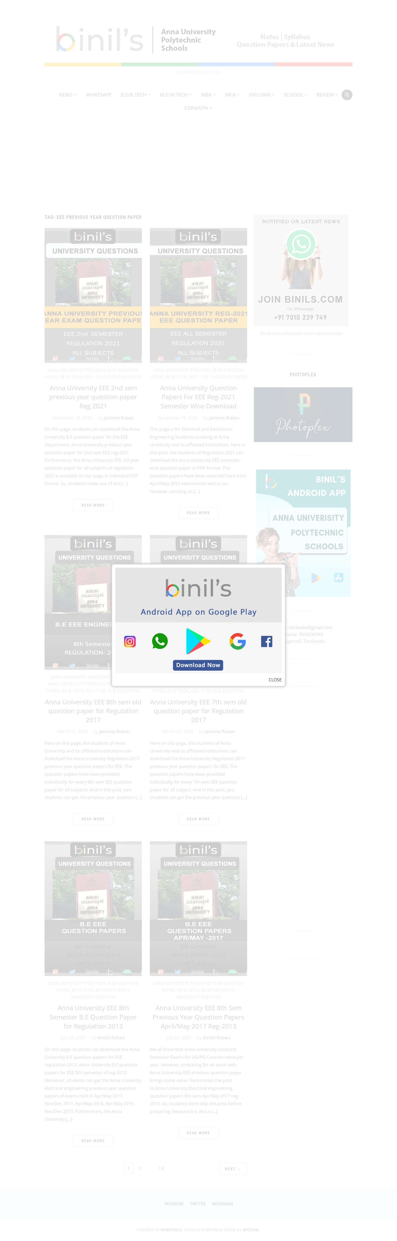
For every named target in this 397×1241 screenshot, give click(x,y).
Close (275, 680)
